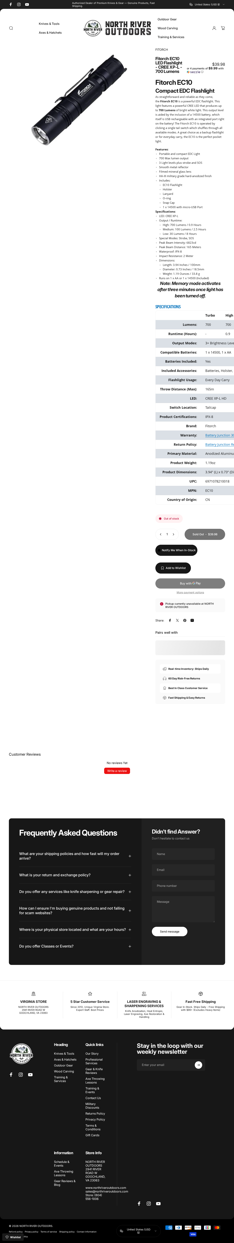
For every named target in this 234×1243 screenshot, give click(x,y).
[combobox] (207, 4)
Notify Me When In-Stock (179, 550)
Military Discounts (92, 1106)
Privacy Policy (95, 1119)
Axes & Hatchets (65, 1059)
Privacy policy (31, 1231)
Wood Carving (64, 1071)
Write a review (117, 771)
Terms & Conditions (92, 1127)
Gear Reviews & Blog (64, 1183)
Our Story (92, 1053)
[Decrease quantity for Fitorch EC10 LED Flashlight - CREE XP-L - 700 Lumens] (160, 534)
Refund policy (16, 1231)
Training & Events (92, 1090)
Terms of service (49, 1231)
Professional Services (94, 1061)
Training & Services (61, 1079)
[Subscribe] (198, 1065)
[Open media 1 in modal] (76, 98)
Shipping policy (67, 1231)
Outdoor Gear (63, 1065)
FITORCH (161, 49)
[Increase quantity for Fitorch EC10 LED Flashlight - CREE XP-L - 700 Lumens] (174, 534)
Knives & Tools (64, 1053)
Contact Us (93, 1098)
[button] (206, 70)
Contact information (87, 1231)
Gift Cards (92, 1135)
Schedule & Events (61, 1163)
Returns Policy (95, 1114)
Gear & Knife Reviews (94, 1071)
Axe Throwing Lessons (95, 1080)
